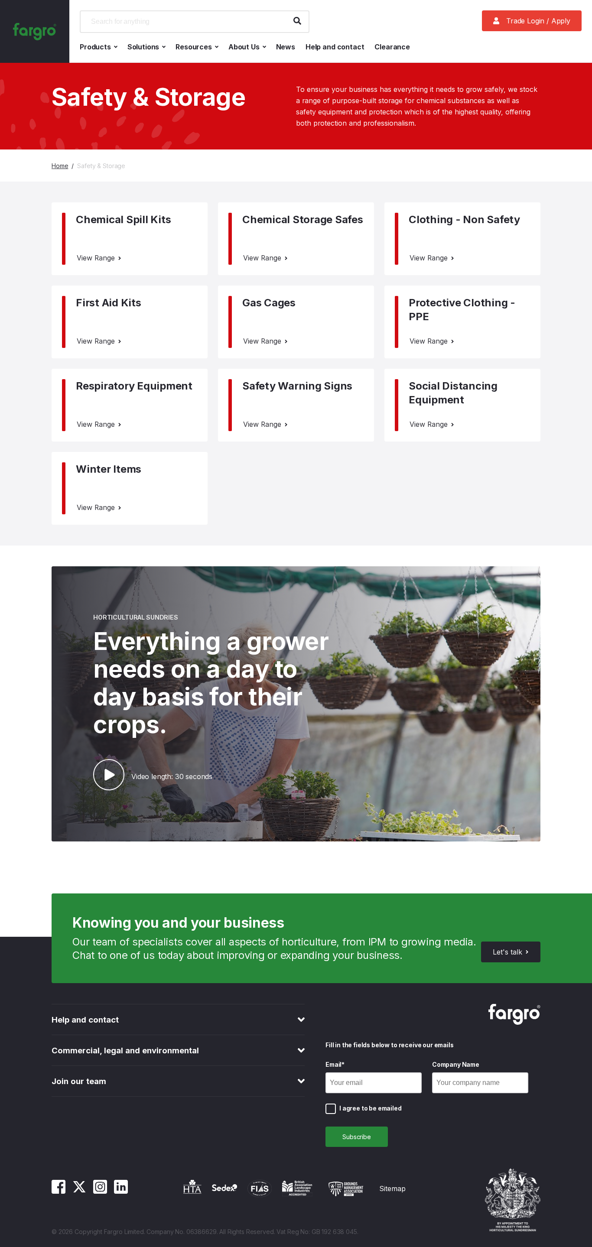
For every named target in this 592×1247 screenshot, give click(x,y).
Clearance (392, 46)
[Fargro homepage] (34, 31)
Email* (335, 1064)
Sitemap (392, 1188)
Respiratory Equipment (134, 386)
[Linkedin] (121, 1191)
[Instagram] (100, 1191)
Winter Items (108, 469)
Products (95, 46)
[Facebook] (58, 1191)
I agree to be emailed (370, 1108)
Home (60, 165)
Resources (194, 46)
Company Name (455, 1064)
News (285, 46)
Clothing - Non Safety (464, 219)
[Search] (297, 21)
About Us (244, 46)
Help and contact (335, 46)
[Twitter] (79, 1191)
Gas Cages (269, 302)
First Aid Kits (108, 302)
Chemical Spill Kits (123, 219)
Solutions (143, 46)
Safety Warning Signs (297, 386)
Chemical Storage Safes (302, 219)
